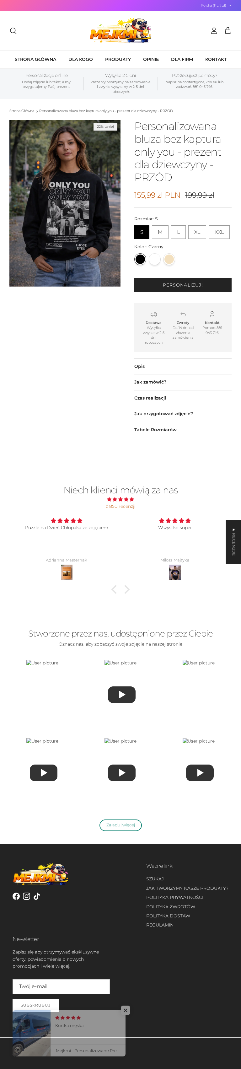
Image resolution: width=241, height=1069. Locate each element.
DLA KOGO (80, 59)
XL (197, 230)
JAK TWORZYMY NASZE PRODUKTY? (187, 888)
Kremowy (169, 259)
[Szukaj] (13, 31)
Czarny (140, 259)
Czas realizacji (150, 398)
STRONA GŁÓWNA (35, 59)
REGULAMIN (160, 925)
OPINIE (151, 59)
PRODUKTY (118, 59)
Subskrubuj (36, 1005)
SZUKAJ (155, 879)
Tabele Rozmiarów (155, 429)
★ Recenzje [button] (234, 542)
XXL (219, 230)
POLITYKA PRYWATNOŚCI (174, 897)
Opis (139, 366)
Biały (155, 259)
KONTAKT (216, 59)
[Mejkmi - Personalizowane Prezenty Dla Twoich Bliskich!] (120, 31)
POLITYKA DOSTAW (168, 916)
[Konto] (213, 31)
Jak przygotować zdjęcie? (163, 413)
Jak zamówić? (150, 382)
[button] (115, 589)
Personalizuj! (183, 285)
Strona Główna (21, 111)
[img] (120, 499)
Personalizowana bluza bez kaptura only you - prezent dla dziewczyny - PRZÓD (106, 111)
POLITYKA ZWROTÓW (170, 907)
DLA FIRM (182, 59)
